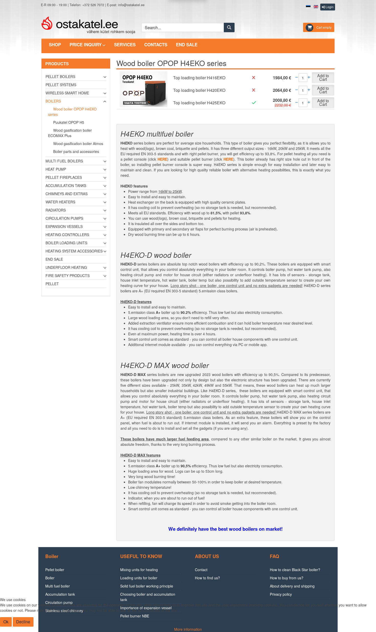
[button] (327, 7)
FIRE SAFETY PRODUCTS (68, 275)
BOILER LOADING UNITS (66, 242)
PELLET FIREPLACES (64, 177)
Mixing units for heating (139, 569)
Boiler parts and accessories (76, 151)
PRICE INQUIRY (86, 44)
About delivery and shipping (292, 586)
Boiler (49, 577)
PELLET (52, 283)
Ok (5, 622)
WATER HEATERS (60, 201)
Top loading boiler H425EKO (199, 103)
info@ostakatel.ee (131, 5)
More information (188, 629)
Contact (201, 569)
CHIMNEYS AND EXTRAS (66, 193)
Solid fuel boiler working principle (146, 586)
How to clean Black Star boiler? (295, 569)
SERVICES (125, 44)
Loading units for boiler (138, 577)
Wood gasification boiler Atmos (78, 143)
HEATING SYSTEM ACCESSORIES (74, 250)
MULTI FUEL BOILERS (64, 160)
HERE (162, 159)
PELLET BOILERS (60, 76)
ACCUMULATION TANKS (66, 185)
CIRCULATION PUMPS (64, 218)
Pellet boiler (54, 569)
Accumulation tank (60, 594)
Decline (23, 622)
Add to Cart (323, 77)
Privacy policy (281, 594)
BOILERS (53, 101)
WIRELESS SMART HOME (67, 92)
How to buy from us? (286, 577)
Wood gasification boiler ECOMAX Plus (70, 133)
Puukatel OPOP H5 (68, 122)
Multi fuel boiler (57, 586)
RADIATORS (56, 210)
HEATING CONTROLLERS (67, 234)
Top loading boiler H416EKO (199, 78)
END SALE (186, 44)
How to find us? (207, 577)
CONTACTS (155, 44)
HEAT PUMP (56, 169)
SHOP (55, 44)
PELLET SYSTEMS (61, 84)
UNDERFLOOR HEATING (66, 267)
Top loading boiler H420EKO (199, 90)
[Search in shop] (229, 27)
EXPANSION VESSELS (64, 226)
